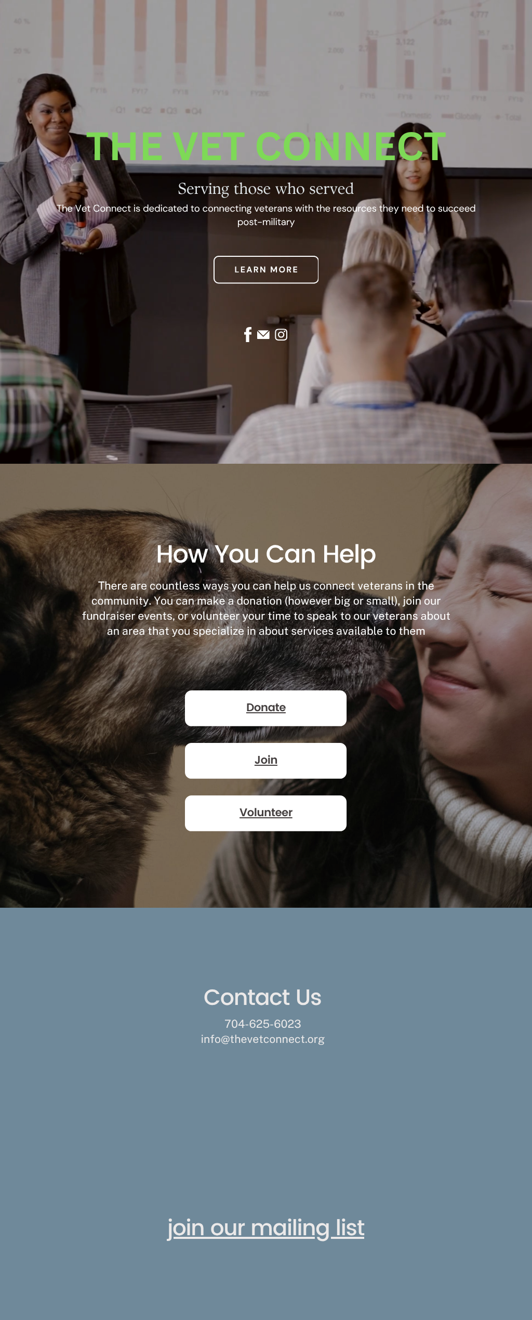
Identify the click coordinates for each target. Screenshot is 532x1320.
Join (266, 761)
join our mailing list (265, 1229)
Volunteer (266, 813)
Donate (266, 708)
